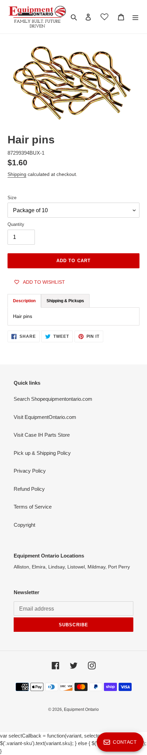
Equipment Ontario (81, 709)
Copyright (24, 525)
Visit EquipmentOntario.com (45, 417)
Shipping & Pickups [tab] (65, 300)
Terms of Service (33, 507)
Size (12, 197)
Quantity (16, 224)
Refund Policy (29, 489)
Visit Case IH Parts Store (42, 435)
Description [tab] (24, 300)
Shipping (17, 174)
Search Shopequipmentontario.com (53, 399)
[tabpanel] (73, 316)
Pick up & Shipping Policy (42, 453)
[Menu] (135, 17)
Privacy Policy (30, 471)
